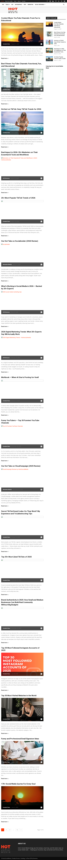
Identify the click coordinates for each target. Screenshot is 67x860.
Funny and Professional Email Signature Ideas (20, 739)
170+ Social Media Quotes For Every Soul (18, 784)
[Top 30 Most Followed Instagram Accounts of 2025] (22, 664)
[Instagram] (50, 1)
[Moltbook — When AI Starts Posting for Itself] (22, 391)
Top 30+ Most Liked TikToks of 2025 (16, 557)
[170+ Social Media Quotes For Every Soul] (22, 797)
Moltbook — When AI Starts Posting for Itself (20, 377)
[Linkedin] (53, 1)
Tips (3, 4)
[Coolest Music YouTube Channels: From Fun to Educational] (22, 34)
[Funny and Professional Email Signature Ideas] (22, 752)
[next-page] (21, 829)
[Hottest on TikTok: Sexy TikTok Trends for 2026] (22, 123)
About (19, 1)
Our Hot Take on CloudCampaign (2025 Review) (20, 466)
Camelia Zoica (6, 44)
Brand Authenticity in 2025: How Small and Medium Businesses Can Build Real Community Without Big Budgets (22, 602)
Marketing (30, 4)
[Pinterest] (56, 1)
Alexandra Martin (7, 264)
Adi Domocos (6, 178)
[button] (64, 4)
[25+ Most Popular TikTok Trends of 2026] (22, 211)
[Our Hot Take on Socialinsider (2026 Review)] (22, 255)
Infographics (18, 4)
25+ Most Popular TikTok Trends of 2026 (18, 198)
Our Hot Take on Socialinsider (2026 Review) (19, 241)
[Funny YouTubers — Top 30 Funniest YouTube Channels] (22, 436)
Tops (25, 4)
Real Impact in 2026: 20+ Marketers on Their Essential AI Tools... (60, 50)
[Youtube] (64, 1)
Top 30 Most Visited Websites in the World (18, 696)
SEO (12, 4)
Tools (7, 4)
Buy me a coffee (8, 1)
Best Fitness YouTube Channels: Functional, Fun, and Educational (59, 34)
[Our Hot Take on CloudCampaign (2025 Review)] (22, 480)
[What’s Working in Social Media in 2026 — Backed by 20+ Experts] (22, 302)
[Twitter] (61, 1)
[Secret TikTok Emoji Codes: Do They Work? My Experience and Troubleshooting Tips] (22, 527)
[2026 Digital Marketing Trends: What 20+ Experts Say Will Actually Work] (22, 348)
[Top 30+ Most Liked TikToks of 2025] (22, 570)
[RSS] (58, 1)
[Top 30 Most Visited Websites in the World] (22, 709)
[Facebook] (47, 1)
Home (2, 1)
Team (15, 1)
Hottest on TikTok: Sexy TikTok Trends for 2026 (21, 109)
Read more (4, 58)
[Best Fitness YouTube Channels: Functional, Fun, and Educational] (22, 80)
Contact (23, 1)
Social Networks (39, 4)
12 (17, 830)
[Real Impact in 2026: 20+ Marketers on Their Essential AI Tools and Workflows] (22, 168)
